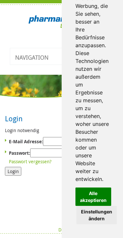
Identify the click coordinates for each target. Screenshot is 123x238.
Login (13, 171)
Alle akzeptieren (93, 196)
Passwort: (19, 153)
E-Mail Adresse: (26, 141)
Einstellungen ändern (96, 215)
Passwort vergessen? (30, 161)
